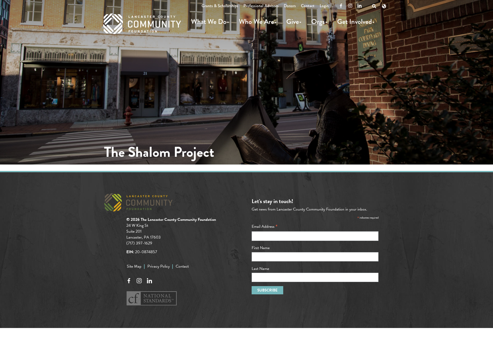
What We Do (208, 21)
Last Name (260, 269)
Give (292, 21)
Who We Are (256, 21)
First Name (261, 248)
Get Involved (354, 21)
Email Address (265, 226)
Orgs (318, 21)
